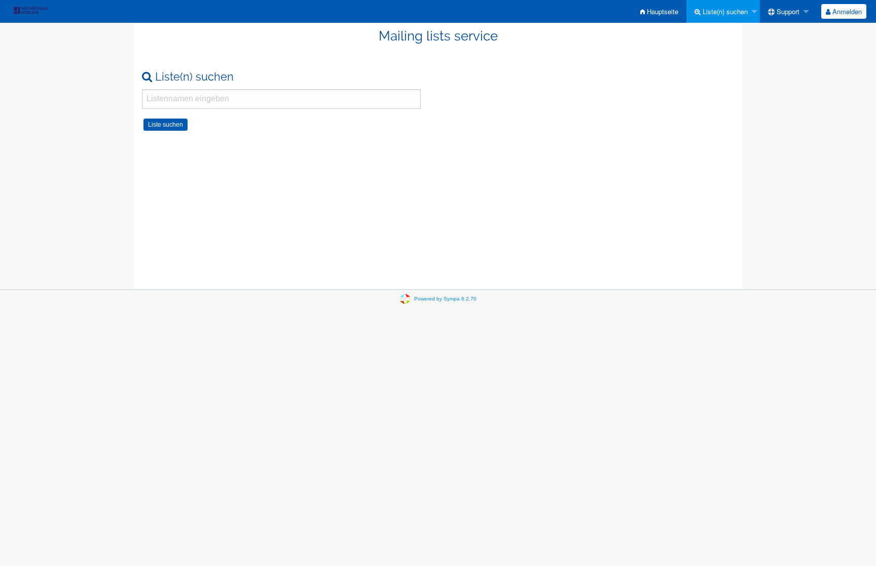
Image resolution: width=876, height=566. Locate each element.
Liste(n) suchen (724, 11)
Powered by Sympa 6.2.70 (445, 298)
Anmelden (846, 11)
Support (787, 11)
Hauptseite (661, 11)
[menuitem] (659, 11)
